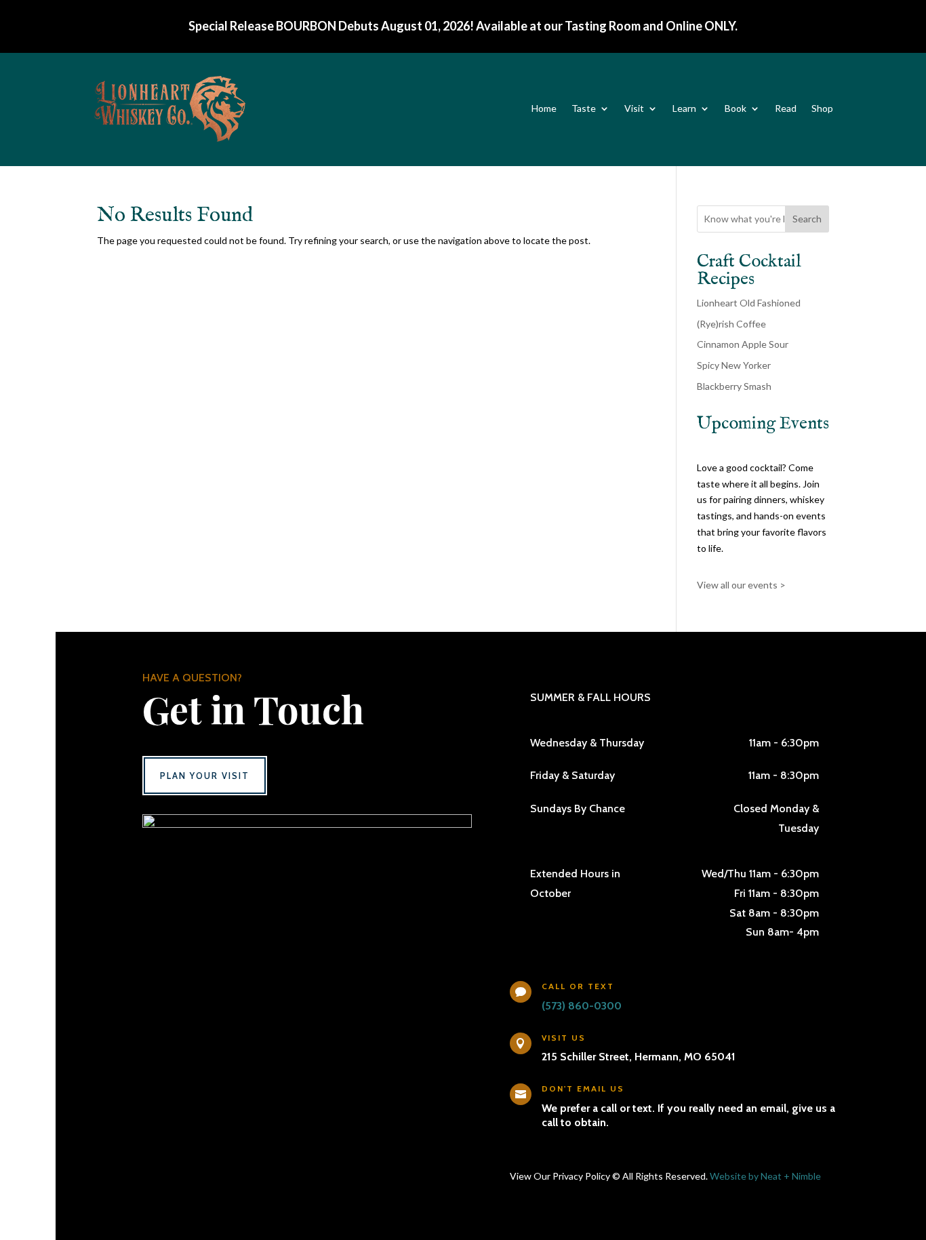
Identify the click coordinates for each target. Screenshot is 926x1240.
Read (786, 108)
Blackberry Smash (734, 386)
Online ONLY (700, 25)
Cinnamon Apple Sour (742, 344)
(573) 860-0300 (582, 1005)
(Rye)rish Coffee (731, 323)
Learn (684, 108)
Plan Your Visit (204, 775)
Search (807, 218)
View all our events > (741, 585)
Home (544, 108)
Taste (583, 108)
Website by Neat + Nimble (765, 1176)
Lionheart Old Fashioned (749, 302)
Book (735, 108)
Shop (822, 108)
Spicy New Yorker (734, 365)
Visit (634, 108)
